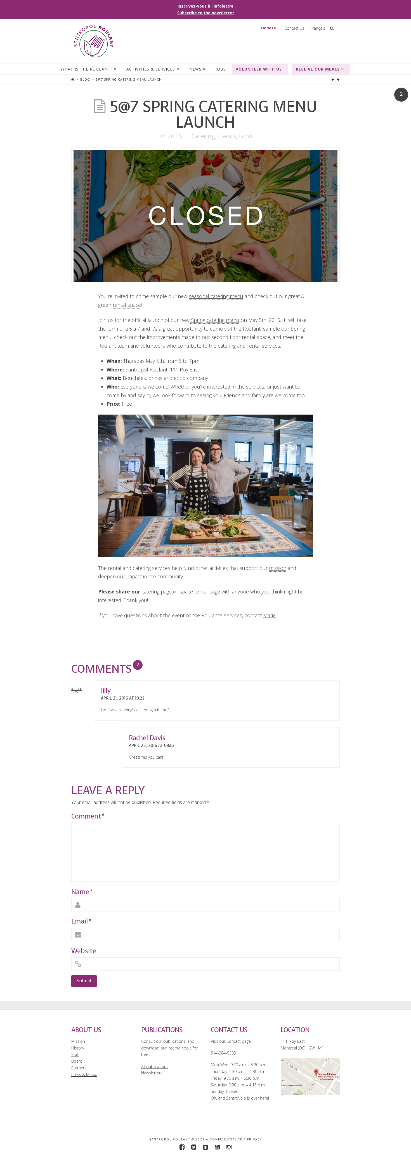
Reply (76, 689)
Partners (78, 1067)
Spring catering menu (214, 320)
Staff (75, 1054)
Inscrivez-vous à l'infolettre (205, 6)
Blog (85, 79)
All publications (154, 1066)
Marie (269, 615)
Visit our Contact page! (231, 1041)
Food (245, 136)
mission (277, 568)
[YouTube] (217, 1147)
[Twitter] (193, 1147)
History (77, 1048)
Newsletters (151, 1073)
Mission (78, 1041)
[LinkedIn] (205, 1147)
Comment (87, 816)
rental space (127, 304)
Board (76, 1061)
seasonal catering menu (216, 296)
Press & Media (84, 1074)
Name (81, 891)
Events (227, 136)
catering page (156, 591)
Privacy (254, 1139)
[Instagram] (229, 1147)
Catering (203, 136)
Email (81, 921)
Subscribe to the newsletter (205, 12)
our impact (129, 576)
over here (259, 1098)
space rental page (199, 591)
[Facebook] (182, 1147)
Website (83, 950)
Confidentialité (226, 1139)
